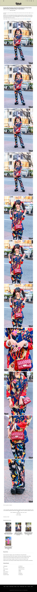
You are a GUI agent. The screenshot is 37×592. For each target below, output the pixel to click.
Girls (19, 513)
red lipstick (28, 510)
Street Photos (11, 586)
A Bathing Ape (5, 566)
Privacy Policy (25, 590)
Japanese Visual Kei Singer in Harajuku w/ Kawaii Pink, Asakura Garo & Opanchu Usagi (8, 547)
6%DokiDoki (14, 512)
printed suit (22, 510)
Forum (18, 586)
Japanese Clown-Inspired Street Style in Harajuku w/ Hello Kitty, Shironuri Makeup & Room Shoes (18, 533)
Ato (3, 567)
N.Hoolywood (20, 573)
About (32, 586)
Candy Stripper (18, 512)
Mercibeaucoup (5, 573)
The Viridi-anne (20, 574)
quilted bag (25, 510)
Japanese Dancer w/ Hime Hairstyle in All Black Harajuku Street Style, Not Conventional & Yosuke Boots (18, 560)
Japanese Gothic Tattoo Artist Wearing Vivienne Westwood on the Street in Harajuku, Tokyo (28, 533)
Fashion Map (22, 586)
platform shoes (14, 510)
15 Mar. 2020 (7, 10)
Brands (15, 586)
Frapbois (19, 570)
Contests (28, 586)
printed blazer (18, 510)
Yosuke (26, 512)
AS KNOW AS (20, 566)
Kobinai (21, 512)
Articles (7, 586)
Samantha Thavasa (6, 574)
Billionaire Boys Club (21, 567)
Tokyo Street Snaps (12, 10)
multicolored (6, 510)
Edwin (4, 570)
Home (5, 586)
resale (31, 510)
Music (26, 586)
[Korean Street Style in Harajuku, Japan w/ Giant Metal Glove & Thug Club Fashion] (8, 527)
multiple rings (10, 510)
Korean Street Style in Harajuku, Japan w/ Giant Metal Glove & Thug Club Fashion (8, 533)
